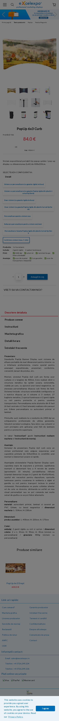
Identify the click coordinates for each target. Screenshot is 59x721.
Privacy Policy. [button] (15, 716)
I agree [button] (45, 708)
